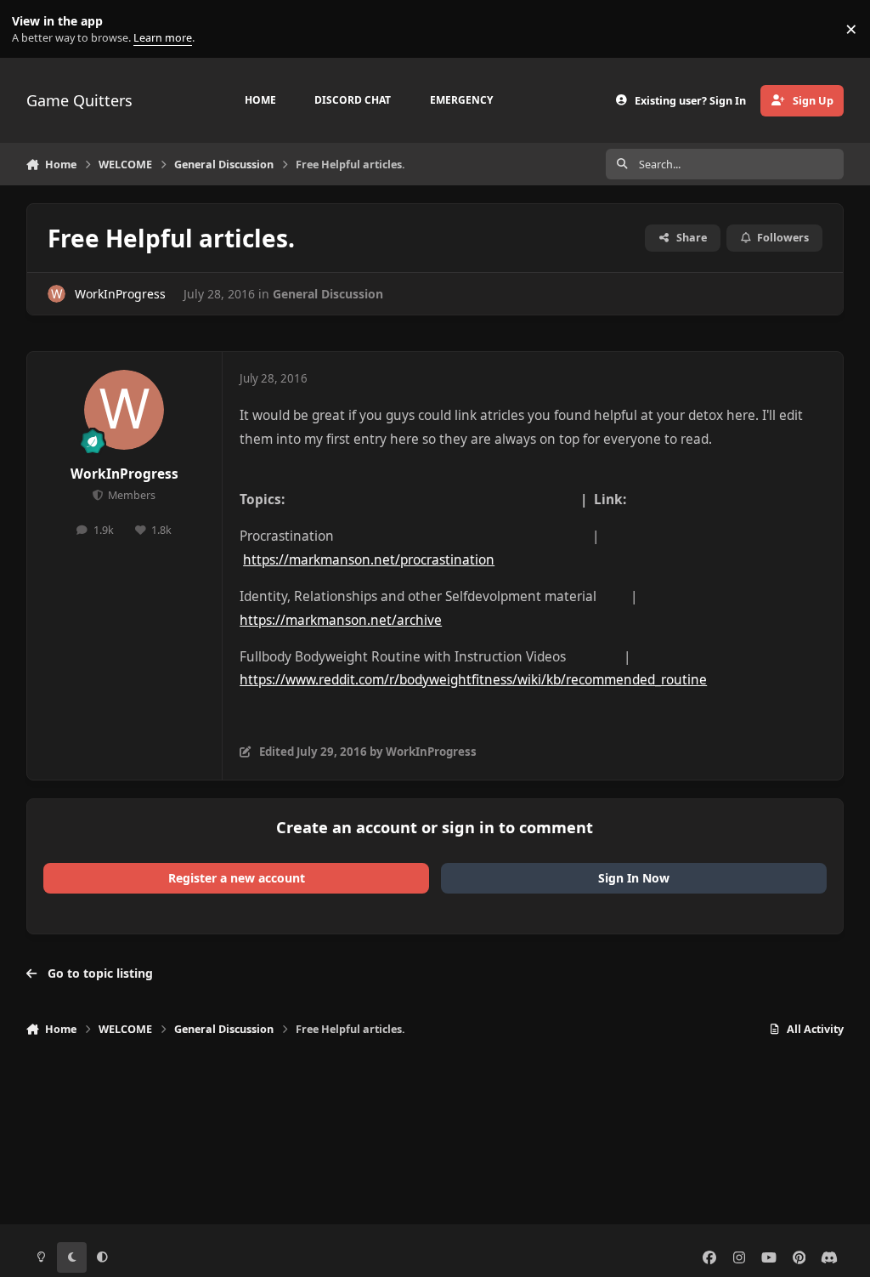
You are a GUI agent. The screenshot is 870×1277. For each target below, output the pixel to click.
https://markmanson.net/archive (341, 620)
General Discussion (328, 294)
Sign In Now (633, 878)
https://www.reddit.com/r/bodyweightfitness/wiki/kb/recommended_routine (473, 680)
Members (130, 495)
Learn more (32, 29)
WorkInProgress (120, 294)
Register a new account (236, 878)
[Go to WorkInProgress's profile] (56, 294)
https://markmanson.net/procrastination (368, 560)
